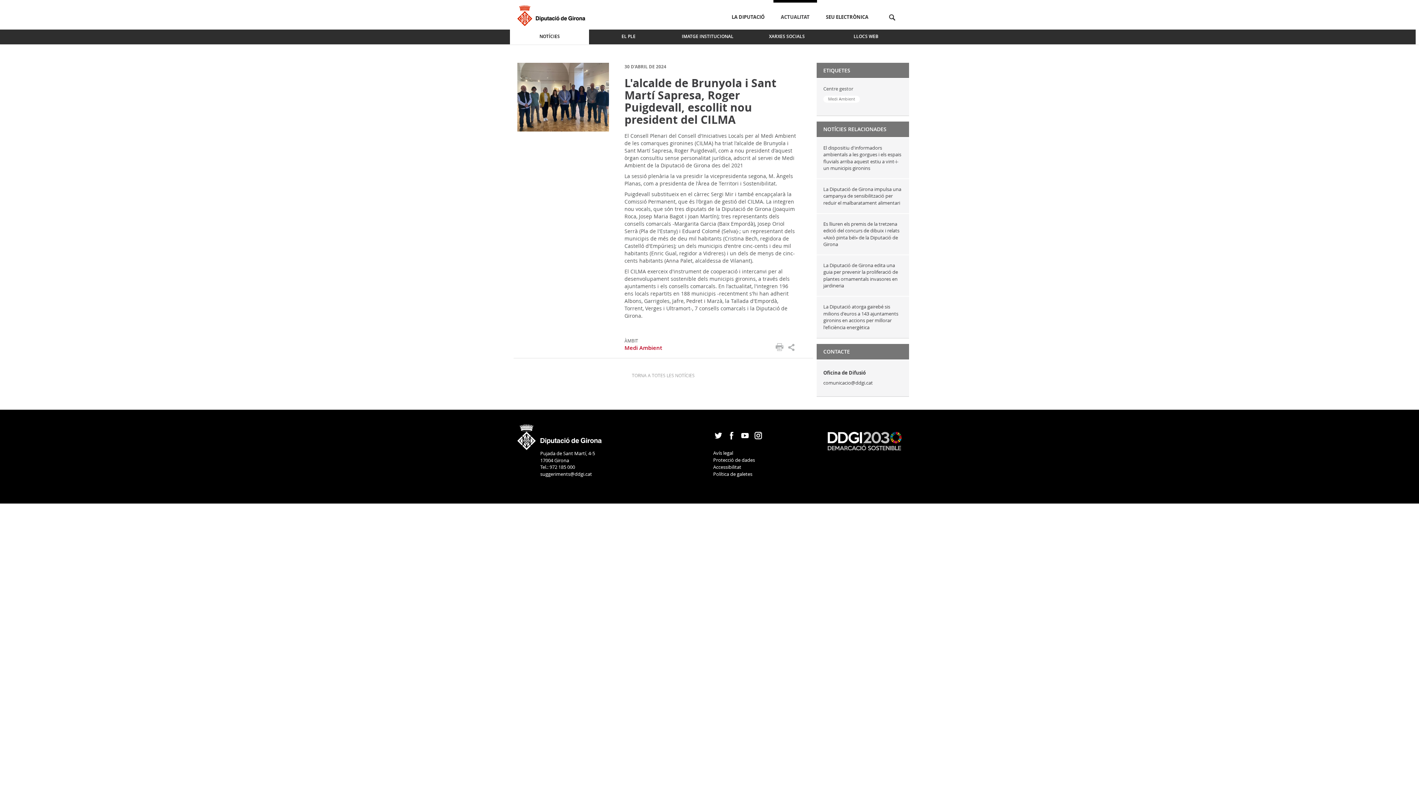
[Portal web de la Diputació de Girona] (559, 435)
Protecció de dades (734, 460)
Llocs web (866, 36)
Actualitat (795, 17)
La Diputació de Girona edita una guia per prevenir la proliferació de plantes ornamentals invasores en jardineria (860, 275)
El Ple (629, 36)
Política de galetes (732, 474)
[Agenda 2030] (865, 440)
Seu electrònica (847, 17)
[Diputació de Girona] (552, 14)
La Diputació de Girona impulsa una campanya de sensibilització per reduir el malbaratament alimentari (862, 196)
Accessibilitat (727, 467)
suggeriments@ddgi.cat (566, 474)
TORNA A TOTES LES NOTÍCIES (663, 375)
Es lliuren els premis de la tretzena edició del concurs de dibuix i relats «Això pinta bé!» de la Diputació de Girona (861, 234)
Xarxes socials (787, 36)
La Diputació (748, 17)
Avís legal (723, 453)
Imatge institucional (708, 36)
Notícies (550, 36)
